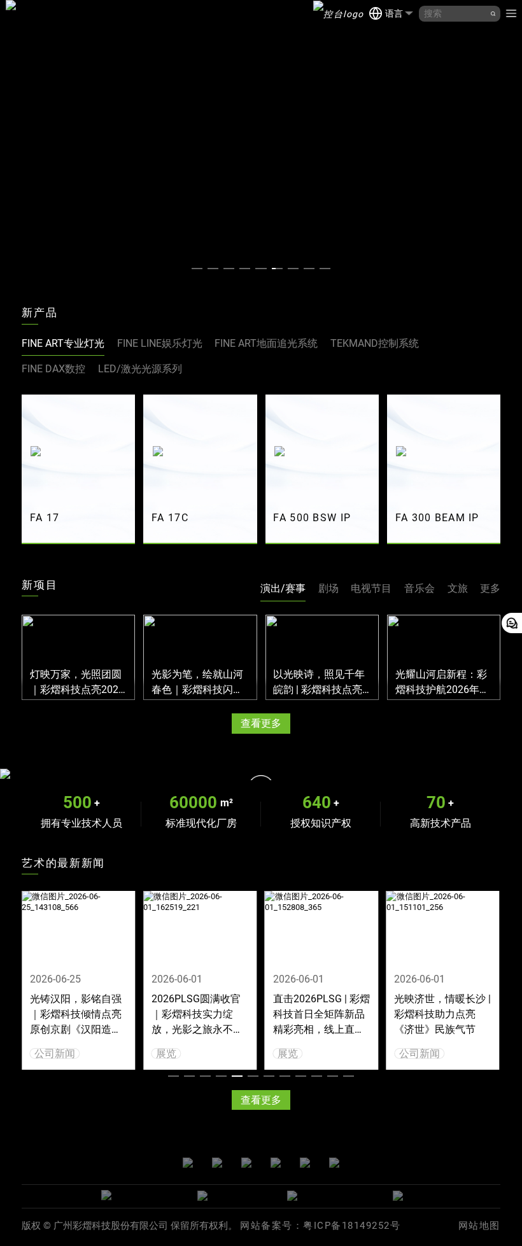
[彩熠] (144, 1196)
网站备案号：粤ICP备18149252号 (320, 1225)
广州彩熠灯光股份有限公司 (11, 13)
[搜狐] (305, 1164)
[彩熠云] (407, 1196)
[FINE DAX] (334, 1196)
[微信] (187, 1164)
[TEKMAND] (338, 13)
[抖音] (334, 1164)
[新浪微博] (217, 1164)
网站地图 (479, 1225)
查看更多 (261, 723)
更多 (490, 588)
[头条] (246, 1164)
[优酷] (275, 1164)
